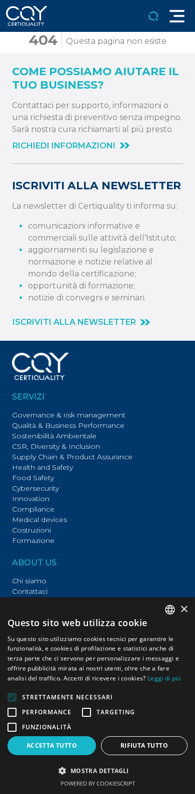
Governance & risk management (69, 414)
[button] (71, 145)
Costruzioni (31, 530)
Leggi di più (164, 678)
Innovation (31, 498)
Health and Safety (42, 467)
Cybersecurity (35, 488)
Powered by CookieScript (97, 783)
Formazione (33, 540)
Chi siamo (29, 580)
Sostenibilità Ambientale (54, 435)
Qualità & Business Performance (68, 425)
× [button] (184, 609)
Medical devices (39, 519)
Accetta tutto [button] (51, 745)
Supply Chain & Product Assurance (72, 456)
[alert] (97, 695)
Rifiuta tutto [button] (144, 745)
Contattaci (30, 591)
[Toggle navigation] (177, 16)
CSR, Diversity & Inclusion (56, 446)
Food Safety (33, 477)
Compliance (33, 509)
